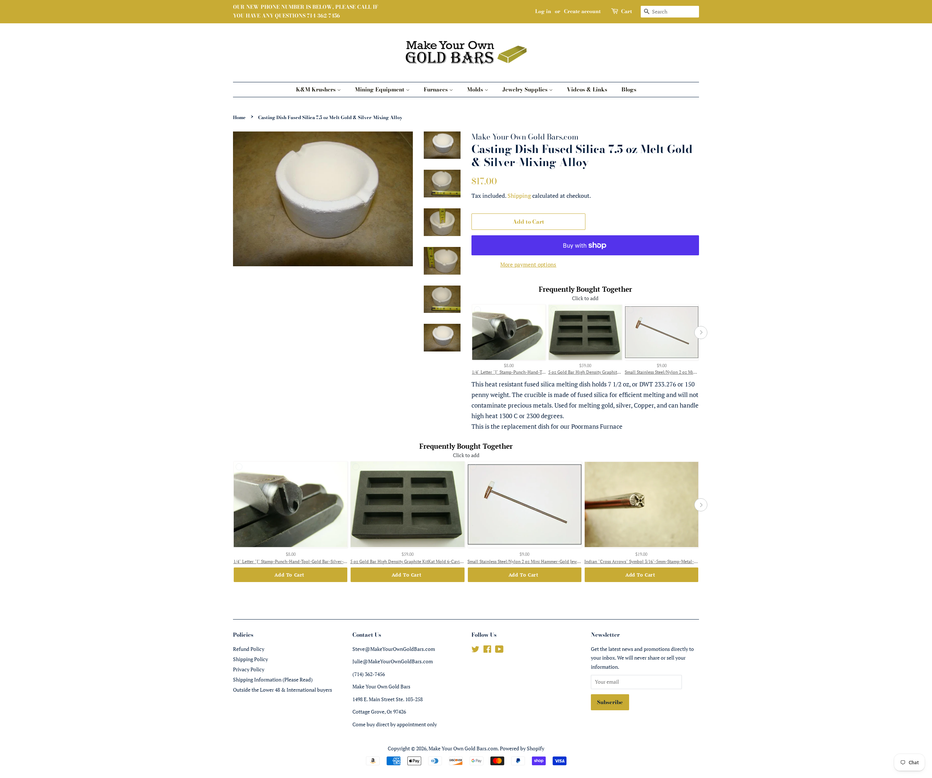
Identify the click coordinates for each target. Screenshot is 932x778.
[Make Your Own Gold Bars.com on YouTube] (499, 650)
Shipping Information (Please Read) (273, 679)
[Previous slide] (469, 332)
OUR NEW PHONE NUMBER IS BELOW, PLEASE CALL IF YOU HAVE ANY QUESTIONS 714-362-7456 (305, 11)
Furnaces (436, 89)
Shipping (519, 196)
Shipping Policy (250, 659)
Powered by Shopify (522, 748)
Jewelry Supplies (525, 89)
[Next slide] (700, 332)
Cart (626, 11)
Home (239, 117)
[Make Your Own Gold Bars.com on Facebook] (487, 650)
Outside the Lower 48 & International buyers (282, 689)
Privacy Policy (248, 669)
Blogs (628, 89)
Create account (582, 11)
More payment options (528, 264)
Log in (543, 11)
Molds (476, 89)
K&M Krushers (316, 89)
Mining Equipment (380, 89)
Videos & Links (587, 89)
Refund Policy (248, 648)
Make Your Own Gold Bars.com (463, 748)
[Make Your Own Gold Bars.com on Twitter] (475, 650)
